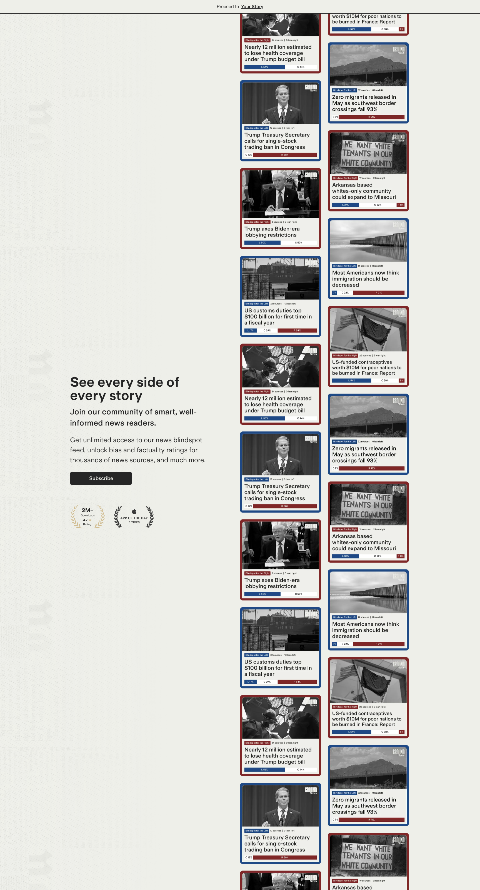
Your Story (252, 6)
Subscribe (101, 478)
